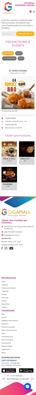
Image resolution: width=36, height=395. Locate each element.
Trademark (5, 291)
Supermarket (6, 349)
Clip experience (9, 58)
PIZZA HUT (25, 159)
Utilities (4, 301)
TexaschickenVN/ (11, 125)
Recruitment (6, 304)
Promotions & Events (18, 43)
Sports (4, 353)
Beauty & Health (7, 346)
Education (5, 324)
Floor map (5, 298)
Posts (21, 58)
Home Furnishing (7, 340)
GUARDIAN (7, 184)
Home (4, 282)
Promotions (8, 53)
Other (3, 333)
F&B (3, 314)
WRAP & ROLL (9, 159)
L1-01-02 (18, 128)
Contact (4, 307)
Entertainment (6, 343)
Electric (4, 317)
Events (19, 53)
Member (4, 294)
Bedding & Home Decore (10, 321)
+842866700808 (10, 118)
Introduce (5, 285)
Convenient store (7, 337)
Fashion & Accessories (9, 330)
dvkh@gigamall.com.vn (11, 235)
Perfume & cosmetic (8, 327)
